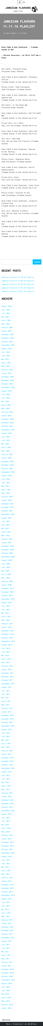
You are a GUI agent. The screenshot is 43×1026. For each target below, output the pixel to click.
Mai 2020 (5, 571)
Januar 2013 (7, 881)
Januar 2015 (7, 796)
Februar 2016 (7, 751)
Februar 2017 (7, 708)
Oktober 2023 (7, 426)
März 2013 (6, 874)
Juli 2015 (6, 775)
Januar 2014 (7, 839)
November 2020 (8, 550)
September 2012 (8, 895)
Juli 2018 (6, 648)
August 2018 (7, 645)
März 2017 (6, 705)
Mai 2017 (5, 698)
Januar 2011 (7, 966)
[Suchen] (24, 2)
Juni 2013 (6, 863)
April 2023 (6, 447)
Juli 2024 (6, 394)
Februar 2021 (7, 539)
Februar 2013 (7, 878)
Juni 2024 (6, 398)
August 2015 (7, 772)
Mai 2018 (5, 655)
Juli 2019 (6, 606)
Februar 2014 (7, 835)
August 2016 (7, 729)
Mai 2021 (5, 528)
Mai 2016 (5, 740)
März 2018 (6, 662)
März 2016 (6, 747)
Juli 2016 (6, 733)
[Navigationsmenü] (19, 2)
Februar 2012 (7, 920)
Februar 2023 (7, 454)
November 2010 (8, 973)
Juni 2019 (6, 609)
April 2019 (6, 617)
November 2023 (8, 423)
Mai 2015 (5, 782)
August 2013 (7, 856)
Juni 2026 (6, 313)
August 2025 (7, 348)
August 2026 (7, 306)
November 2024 (8, 380)
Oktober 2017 (7, 680)
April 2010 (6, 997)
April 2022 (6, 490)
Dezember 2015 (8, 758)
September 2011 (8, 937)
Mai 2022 (5, 486)
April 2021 (6, 532)
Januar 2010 (7, 1008)
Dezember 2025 (8, 334)
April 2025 (6, 363)
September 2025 (8, 345)
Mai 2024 (5, 401)
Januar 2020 (7, 585)
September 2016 (8, 726)
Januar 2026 (7, 331)
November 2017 (8, 676)
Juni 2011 (6, 948)
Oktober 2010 (7, 976)
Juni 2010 (6, 990)
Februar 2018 (7, 666)
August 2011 (7, 941)
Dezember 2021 (8, 504)
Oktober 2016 (7, 722)
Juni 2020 (6, 567)
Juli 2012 (6, 902)
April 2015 (6, 786)
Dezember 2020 (8, 546)
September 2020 (8, 557)
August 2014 (7, 814)
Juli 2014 (6, 818)
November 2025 (8, 338)
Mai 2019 (5, 613)
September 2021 (8, 514)
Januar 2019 (7, 627)
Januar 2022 (7, 500)
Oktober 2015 (7, 765)
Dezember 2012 (8, 885)
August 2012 (7, 899)
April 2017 (6, 701)
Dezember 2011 (8, 927)
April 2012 (6, 913)
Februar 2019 (7, 624)
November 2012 (8, 888)
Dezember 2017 (8, 673)
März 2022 (6, 493)
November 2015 (8, 761)
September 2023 (8, 430)
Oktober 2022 (7, 468)
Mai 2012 (5, 909)
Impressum (6, 1020)
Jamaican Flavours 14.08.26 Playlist (18, 281)
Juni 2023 (6, 440)
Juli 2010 (6, 987)
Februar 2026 (7, 327)
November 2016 (8, 719)
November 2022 (8, 465)
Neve (8, 1024)
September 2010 (8, 980)
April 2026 (6, 320)
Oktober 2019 (7, 595)
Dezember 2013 (8, 842)
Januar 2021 (7, 542)
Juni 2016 (6, 736)
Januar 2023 (7, 458)
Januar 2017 (7, 712)
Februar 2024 (7, 412)
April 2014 (6, 828)
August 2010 (7, 983)
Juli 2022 (6, 479)
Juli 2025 (6, 352)
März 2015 (6, 789)
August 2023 (7, 433)
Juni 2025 (6, 356)
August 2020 (7, 560)
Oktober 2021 (7, 511)
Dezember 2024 (8, 377)
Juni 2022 (6, 483)
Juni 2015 (6, 779)
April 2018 (6, 659)
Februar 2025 (7, 370)
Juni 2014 (6, 821)
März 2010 (6, 1001)
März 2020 (6, 578)
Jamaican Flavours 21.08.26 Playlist (18, 277)
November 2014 (8, 803)
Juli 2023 (6, 437)
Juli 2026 (6, 310)
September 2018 (8, 641)
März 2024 (6, 408)
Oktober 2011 (7, 934)
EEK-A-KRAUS (11, 33)
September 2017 (8, 684)
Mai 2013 (5, 867)
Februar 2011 (7, 962)
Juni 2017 (6, 694)
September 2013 (8, 853)
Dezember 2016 (8, 715)
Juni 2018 (6, 652)
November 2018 (8, 634)
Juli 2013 (6, 860)
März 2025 (6, 366)
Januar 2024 (7, 416)
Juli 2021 (6, 521)
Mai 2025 (5, 359)
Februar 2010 (7, 1004)
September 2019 (8, 599)
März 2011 (6, 959)
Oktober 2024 (7, 384)
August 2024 (7, 391)
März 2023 (6, 451)
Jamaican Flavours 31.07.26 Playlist (18, 288)
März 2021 (6, 535)
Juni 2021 (6, 525)
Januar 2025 (7, 373)
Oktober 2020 (7, 553)
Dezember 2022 (8, 461)
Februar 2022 (7, 497)
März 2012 (6, 916)
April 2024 (6, 405)
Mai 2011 (5, 952)
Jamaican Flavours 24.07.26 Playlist (18, 291)
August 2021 (7, 518)
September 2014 (8, 811)
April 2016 (6, 744)
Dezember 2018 (8, 631)
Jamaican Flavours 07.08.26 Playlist (18, 284)
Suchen (37, 262)
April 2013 (6, 870)
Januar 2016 (7, 754)
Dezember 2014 (8, 800)
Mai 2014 (5, 825)
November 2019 (8, 592)
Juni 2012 (6, 906)
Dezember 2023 (8, 419)
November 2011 (8, 930)
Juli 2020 (6, 564)
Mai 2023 (5, 444)
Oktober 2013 (7, 849)
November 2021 (8, 507)
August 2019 (7, 602)
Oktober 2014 (7, 807)
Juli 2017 (6, 691)
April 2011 (6, 955)
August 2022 (7, 475)
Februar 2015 (7, 793)
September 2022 (8, 472)
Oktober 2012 (7, 892)
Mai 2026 (5, 317)
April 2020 (6, 574)
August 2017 (7, 687)
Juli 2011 (6, 945)
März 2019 (6, 620)
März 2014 (6, 832)
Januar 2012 (7, 923)
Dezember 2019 (8, 588)
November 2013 (8, 846)
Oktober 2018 (7, 638)
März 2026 (6, 324)
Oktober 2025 (7, 341)
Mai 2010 (5, 994)
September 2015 (8, 768)
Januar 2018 (7, 669)
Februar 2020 (7, 581)
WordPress (32, 1024)
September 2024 (8, 387)
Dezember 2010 (8, 969)
